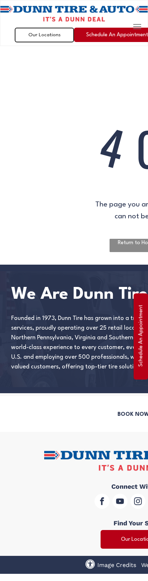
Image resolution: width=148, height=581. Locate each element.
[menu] (137, 26)
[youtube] (120, 502)
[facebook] (102, 502)
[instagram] (137, 502)
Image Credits (116, 565)
